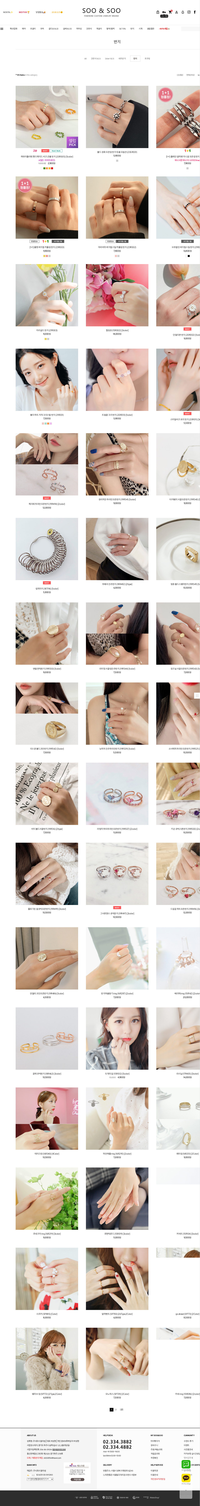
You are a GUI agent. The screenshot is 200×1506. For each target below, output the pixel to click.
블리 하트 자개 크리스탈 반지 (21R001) (47, 415)
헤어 (23, 29)
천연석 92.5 (96, 59)
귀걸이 (33, 29)
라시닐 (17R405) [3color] (187, 1074)
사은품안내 (188, 1450)
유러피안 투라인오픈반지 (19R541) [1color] (117, 500)
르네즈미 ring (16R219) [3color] (47, 1234)
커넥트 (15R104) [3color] (187, 1234)
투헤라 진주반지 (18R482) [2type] (117, 584)
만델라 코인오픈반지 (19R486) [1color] (47, 994)
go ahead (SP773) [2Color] (187, 1314)
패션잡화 (13, 29)
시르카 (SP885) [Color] (46, 1314)
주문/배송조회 (156, 1450)
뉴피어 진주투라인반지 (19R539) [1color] (117, 749)
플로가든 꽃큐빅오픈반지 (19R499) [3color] (47, 909)
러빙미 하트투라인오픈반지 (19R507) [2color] (117, 829)
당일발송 (40, 12)
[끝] (121, 1410)
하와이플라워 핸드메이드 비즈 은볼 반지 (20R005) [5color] (47, 157)
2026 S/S (57, 12)
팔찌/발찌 (110, 29)
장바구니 (154, 1445)
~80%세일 (163, 29)
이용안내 (154, 1475)
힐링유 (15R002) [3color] (117, 330)
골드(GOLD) (53, 29)
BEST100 (24, 12)
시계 (140, 29)
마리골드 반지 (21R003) (47, 330)
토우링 (147, 59)
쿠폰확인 (154, 1458)
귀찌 (42, 29)
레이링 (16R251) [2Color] (187, 1154)
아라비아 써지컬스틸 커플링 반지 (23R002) (117, 247)
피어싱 (79, 29)
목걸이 (99, 29)
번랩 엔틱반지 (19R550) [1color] (47, 669)
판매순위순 (190, 75)
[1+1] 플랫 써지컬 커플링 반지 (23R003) (47, 247)
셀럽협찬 (150, 29)
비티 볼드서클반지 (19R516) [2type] (46, 829)
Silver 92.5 (109, 59)
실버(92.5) (67, 29)
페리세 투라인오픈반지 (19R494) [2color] (47, 504)
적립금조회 (155, 1454)
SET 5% (122, 29)
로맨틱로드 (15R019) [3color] (117, 1234)
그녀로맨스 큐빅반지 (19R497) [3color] (117, 914)
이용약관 (154, 1471)
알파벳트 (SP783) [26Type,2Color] (117, 1314)
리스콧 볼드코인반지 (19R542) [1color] (47, 749)
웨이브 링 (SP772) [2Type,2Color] (47, 1394)
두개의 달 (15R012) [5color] (117, 1074)
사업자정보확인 (59, 1450)
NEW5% (8, 12)
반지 (132, 29)
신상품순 (180, 75)
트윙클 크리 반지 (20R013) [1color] (117, 415)
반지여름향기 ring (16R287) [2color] (117, 994)
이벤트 (186, 1445)
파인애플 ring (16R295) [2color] (117, 1154)
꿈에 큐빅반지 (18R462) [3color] (47, 1074)
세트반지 (122, 59)
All (85, 59)
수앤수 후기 (188, 1441)
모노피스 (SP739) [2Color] (117, 1394)
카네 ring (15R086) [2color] (187, 1394)
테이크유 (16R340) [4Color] (47, 1154)
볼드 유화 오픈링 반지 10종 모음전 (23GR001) (117, 152)
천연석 (89, 29)
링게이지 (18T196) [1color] (46, 589)
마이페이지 (155, 1441)
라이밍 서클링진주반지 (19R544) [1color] (117, 669)
